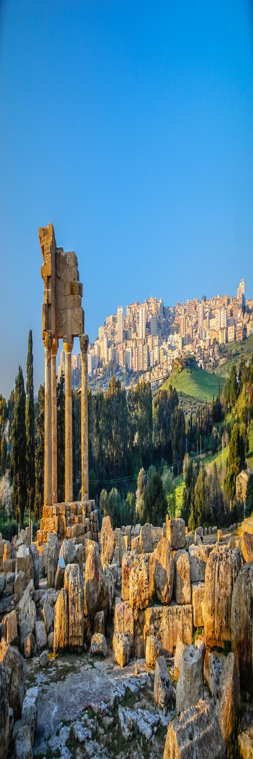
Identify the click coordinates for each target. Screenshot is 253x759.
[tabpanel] (126, 185)
